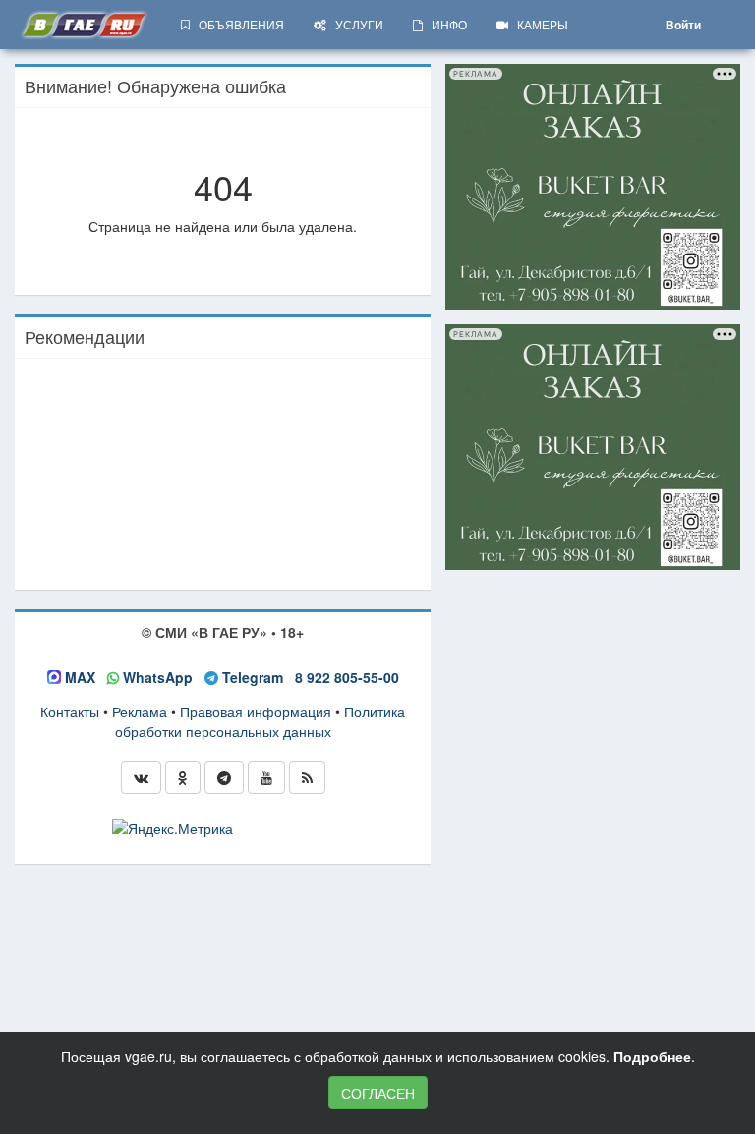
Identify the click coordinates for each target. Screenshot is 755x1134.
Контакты (69, 711)
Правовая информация (255, 711)
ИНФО (445, 24)
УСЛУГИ (354, 24)
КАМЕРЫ (538, 24)
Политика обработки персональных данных (260, 721)
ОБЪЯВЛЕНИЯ (237, 24)
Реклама (139, 711)
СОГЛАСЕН (378, 1093)
